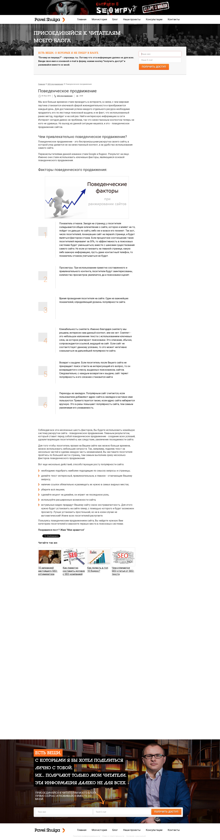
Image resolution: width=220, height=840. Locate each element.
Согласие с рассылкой (136, 836)
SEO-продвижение (65, 96)
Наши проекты (132, 19)
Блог (115, 19)
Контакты (174, 19)
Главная (81, 19)
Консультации (154, 19)
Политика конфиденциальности (86, 836)
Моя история (99, 19)
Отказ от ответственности (113, 836)
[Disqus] (86, 616)
